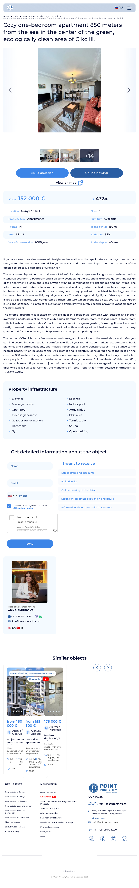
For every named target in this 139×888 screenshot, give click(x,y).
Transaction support (50, 808)
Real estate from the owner (18, 806)
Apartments (29, 16)
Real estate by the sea (16, 801)
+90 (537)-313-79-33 (113, 804)
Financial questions (49, 827)
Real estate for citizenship (17, 817)
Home (6, 16)
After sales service (49, 813)
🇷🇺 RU (119, 7)
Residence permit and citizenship (56, 822)
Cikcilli (55, 16)
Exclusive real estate (15, 827)
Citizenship (45, 797)
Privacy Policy (69, 871)
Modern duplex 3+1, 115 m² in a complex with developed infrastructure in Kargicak (52, 737)
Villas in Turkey (12, 831)
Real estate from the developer (15, 811)
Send (30, 543)
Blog (42, 836)
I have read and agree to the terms (30, 506)
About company (48, 792)
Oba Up (17, 733)
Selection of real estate (51, 818)
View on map (98, 818)
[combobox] (12, 496)
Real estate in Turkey (15, 792)
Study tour (45, 832)
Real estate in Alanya (15, 797)
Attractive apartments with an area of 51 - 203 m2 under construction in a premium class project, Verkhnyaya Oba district (34, 741)
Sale (16, 16)
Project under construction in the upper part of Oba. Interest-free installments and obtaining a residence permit (16, 741)
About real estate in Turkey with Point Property (58, 802)
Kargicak (55, 729)
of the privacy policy (23, 508)
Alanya (43, 16)
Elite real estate (12, 822)
